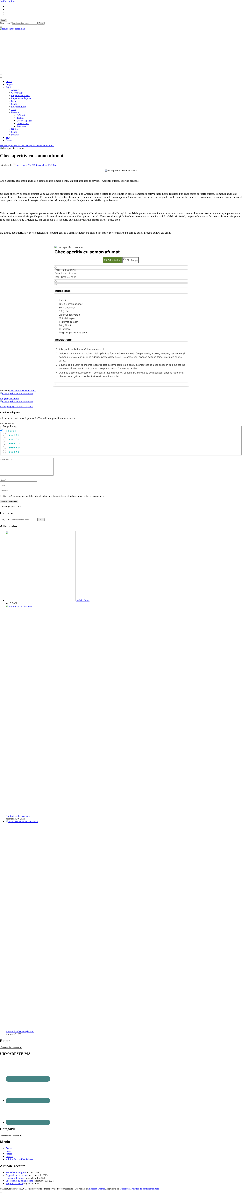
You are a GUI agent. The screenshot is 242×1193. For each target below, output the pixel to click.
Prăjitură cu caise (14, 1183)
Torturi (20, 118)
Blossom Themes (96, 1188)
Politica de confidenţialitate (19, 1159)
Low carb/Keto (18, 106)
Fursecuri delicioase (16, 1178)
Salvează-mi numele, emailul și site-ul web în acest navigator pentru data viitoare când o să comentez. (53, 496)
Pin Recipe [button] (132, 260)
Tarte (13, 109)
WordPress (125, 1188)
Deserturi (15, 112)
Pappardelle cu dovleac (17, 1175)
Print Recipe (113, 260)
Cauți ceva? (6, 23)
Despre (9, 84)
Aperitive (16, 90)
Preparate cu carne (20, 95)
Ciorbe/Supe (17, 92)
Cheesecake (23, 123)
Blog (8, 137)
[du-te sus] (1, 1192)
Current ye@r (7, 506)
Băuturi (15, 129)
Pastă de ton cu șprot (16, 1172)
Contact (9, 140)
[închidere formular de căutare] (1, 26)
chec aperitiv (15, 390)
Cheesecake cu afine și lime (19, 1180)
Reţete (9, 87)
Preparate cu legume (21, 98)
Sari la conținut (7, 1)
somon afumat (29, 390)
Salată (14, 104)
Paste (13, 101)
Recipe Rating (7, 423)
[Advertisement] (121, 51)
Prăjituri (21, 115)
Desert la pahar (24, 120)
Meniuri (15, 134)
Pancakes (21, 126)
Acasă (9, 81)
